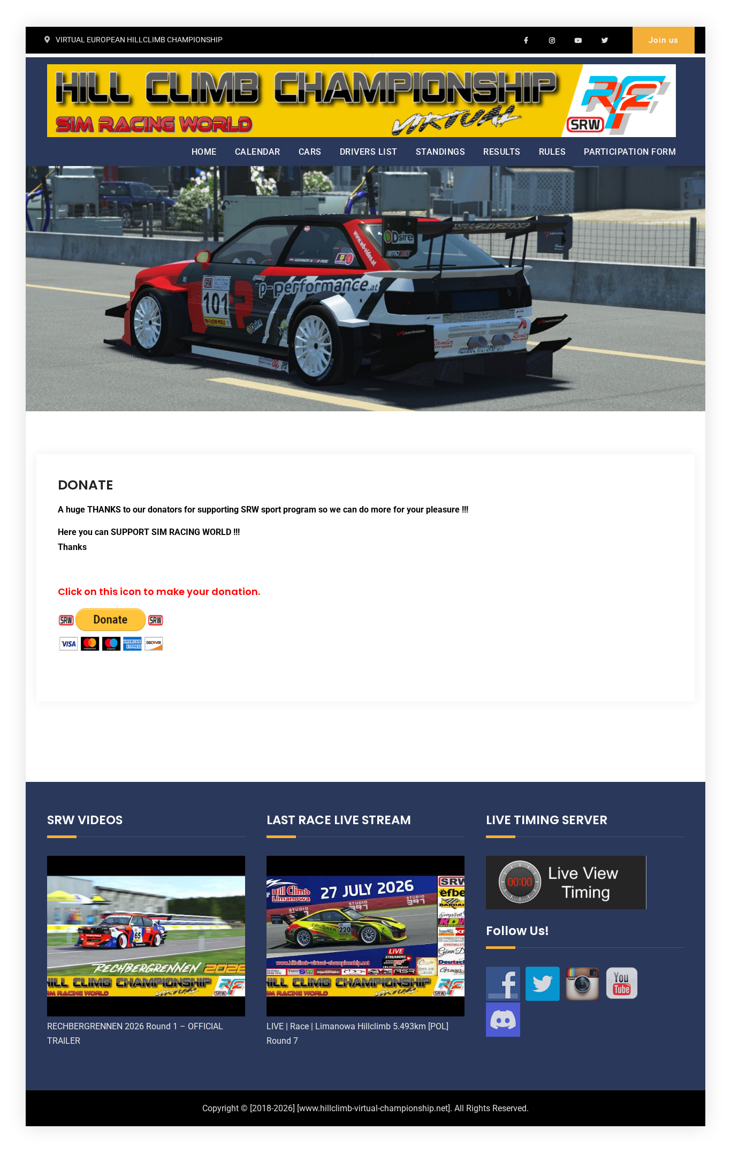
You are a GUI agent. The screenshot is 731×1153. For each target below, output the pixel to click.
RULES (552, 152)
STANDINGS (441, 152)
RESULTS (502, 152)
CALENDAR (257, 152)
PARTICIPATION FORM (630, 152)
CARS (310, 152)
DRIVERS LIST (369, 152)
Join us (664, 40)
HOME (204, 152)
